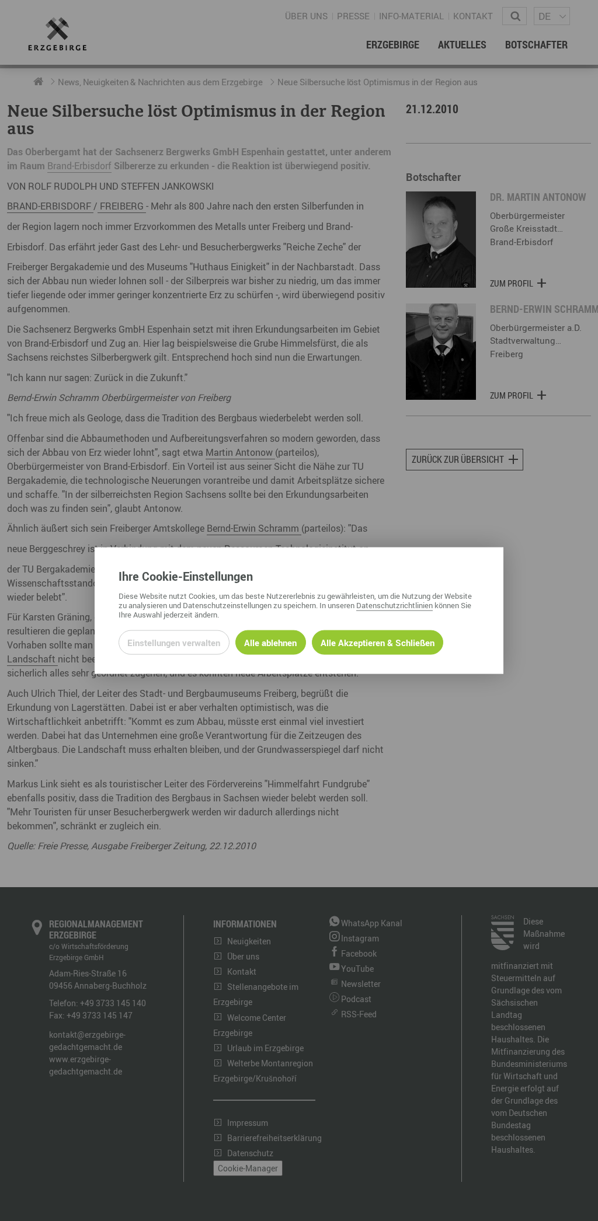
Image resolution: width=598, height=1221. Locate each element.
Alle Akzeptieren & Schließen (377, 642)
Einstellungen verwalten (173, 642)
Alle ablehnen (270, 642)
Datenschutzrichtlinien (394, 604)
